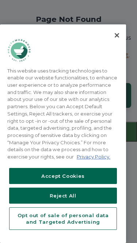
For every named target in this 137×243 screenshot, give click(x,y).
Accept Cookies (63, 176)
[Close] (117, 35)
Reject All (63, 196)
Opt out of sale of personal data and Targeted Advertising (63, 218)
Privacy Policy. (93, 157)
